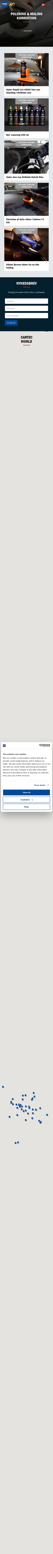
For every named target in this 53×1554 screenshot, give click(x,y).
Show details (39, 785)
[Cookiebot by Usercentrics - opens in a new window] (39, 745)
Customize (25, 800)
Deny (26, 807)
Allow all (26, 792)
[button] (26, 1106)
